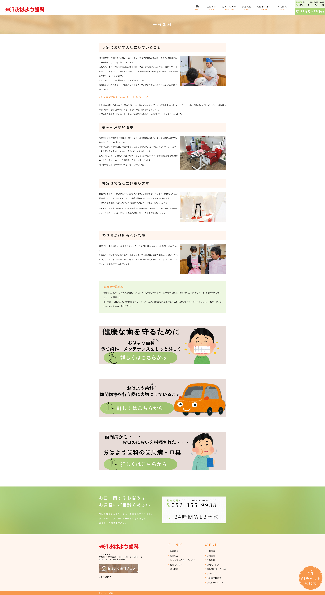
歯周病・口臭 (213, 565)
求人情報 (174, 569)
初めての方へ (176, 565)
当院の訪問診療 (214, 578)
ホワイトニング (214, 573)
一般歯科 (211, 551)
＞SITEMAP (105, 577)
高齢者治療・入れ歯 (216, 569)
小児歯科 (211, 556)
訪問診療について (215, 582)
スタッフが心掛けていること (184, 560)
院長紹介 (174, 556)
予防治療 (211, 560)
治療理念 (174, 551)
